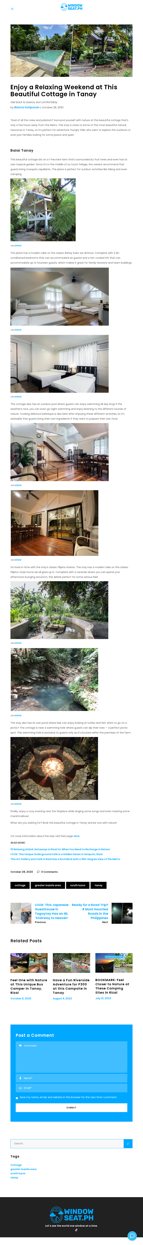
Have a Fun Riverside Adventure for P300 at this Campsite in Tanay (71, 986)
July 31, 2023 (103, 998)
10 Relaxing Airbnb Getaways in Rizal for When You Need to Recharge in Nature (60, 849)
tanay (98, 885)
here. (76, 836)
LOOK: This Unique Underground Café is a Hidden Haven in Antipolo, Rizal (56, 854)
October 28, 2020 (21, 872)
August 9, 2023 (62, 998)
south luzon (77, 885)
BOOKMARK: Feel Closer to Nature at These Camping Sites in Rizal (112, 986)
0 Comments (49, 872)
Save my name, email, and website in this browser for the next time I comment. (68, 1097)
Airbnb (17, 245)
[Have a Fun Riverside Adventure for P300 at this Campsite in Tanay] (71, 963)
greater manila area (48, 885)
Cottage (20, 885)
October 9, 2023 (20, 998)
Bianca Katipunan (26, 107)
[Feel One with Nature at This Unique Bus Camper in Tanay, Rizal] (29, 963)
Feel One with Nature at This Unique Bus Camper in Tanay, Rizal (28, 986)
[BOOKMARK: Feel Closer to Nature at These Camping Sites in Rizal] (114, 963)
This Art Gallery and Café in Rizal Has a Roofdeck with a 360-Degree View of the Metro (65, 859)
